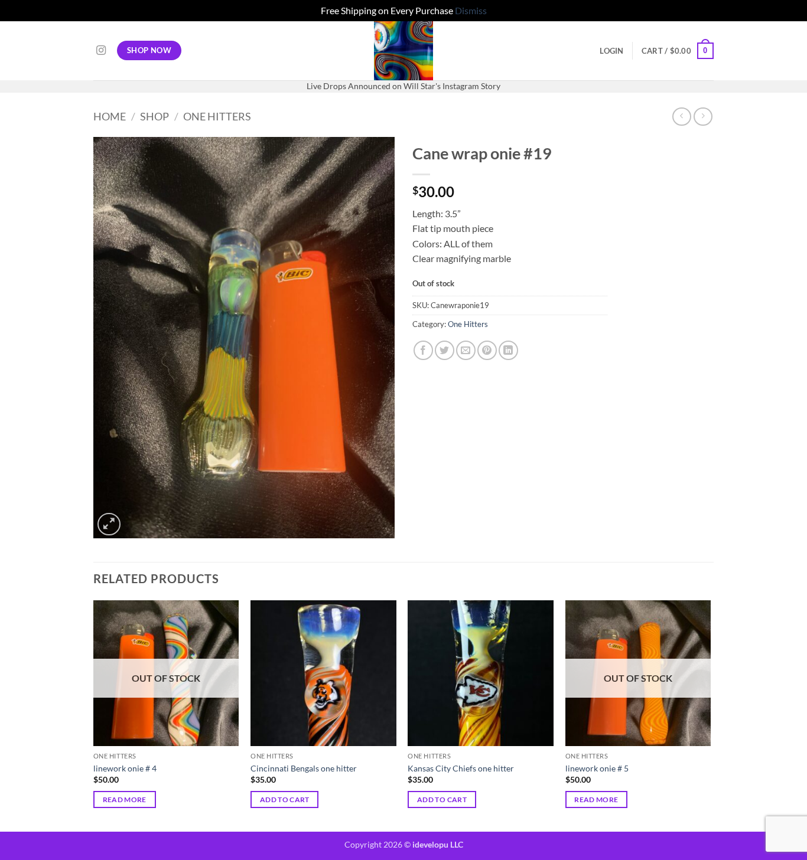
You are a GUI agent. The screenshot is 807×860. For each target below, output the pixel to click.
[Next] (710, 714)
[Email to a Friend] (466, 350)
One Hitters (217, 116)
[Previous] (94, 714)
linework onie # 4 (125, 768)
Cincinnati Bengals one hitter (303, 768)
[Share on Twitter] (444, 350)
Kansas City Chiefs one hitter (461, 768)
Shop (154, 116)
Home (109, 116)
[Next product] (681, 116)
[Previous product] (703, 116)
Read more (125, 799)
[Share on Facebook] (423, 350)
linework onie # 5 (597, 768)
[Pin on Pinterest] (487, 350)
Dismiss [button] (471, 10)
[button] (611, 50)
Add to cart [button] (285, 799)
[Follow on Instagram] (101, 50)
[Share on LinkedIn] (508, 350)
